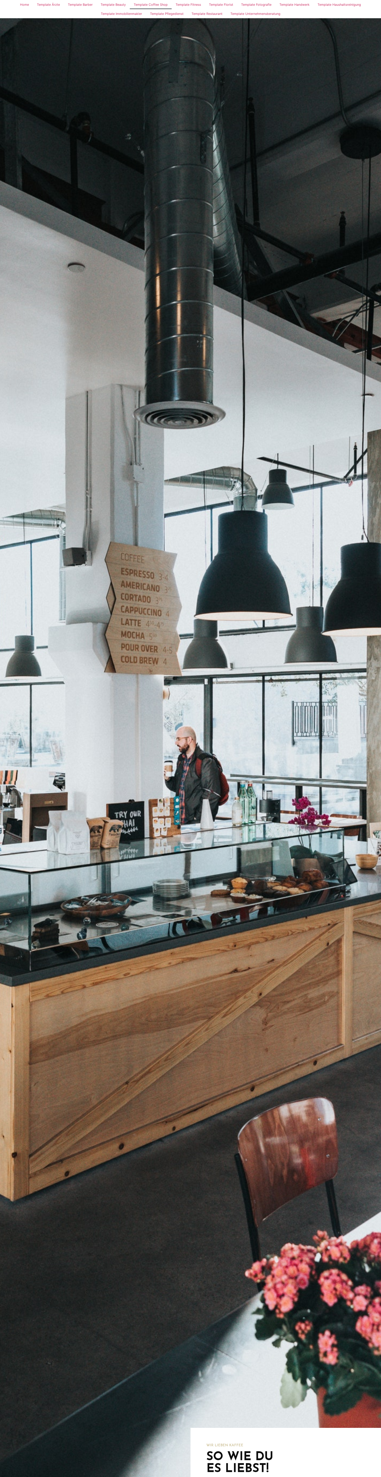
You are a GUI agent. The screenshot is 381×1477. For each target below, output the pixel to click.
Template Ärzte (48, 5)
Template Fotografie (256, 5)
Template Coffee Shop (151, 5)
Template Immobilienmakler (121, 14)
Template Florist (221, 5)
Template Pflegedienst (167, 14)
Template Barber (80, 5)
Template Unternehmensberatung (255, 14)
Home (24, 5)
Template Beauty (113, 5)
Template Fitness (188, 5)
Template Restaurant (206, 14)
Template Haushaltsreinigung (339, 5)
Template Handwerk (294, 5)
